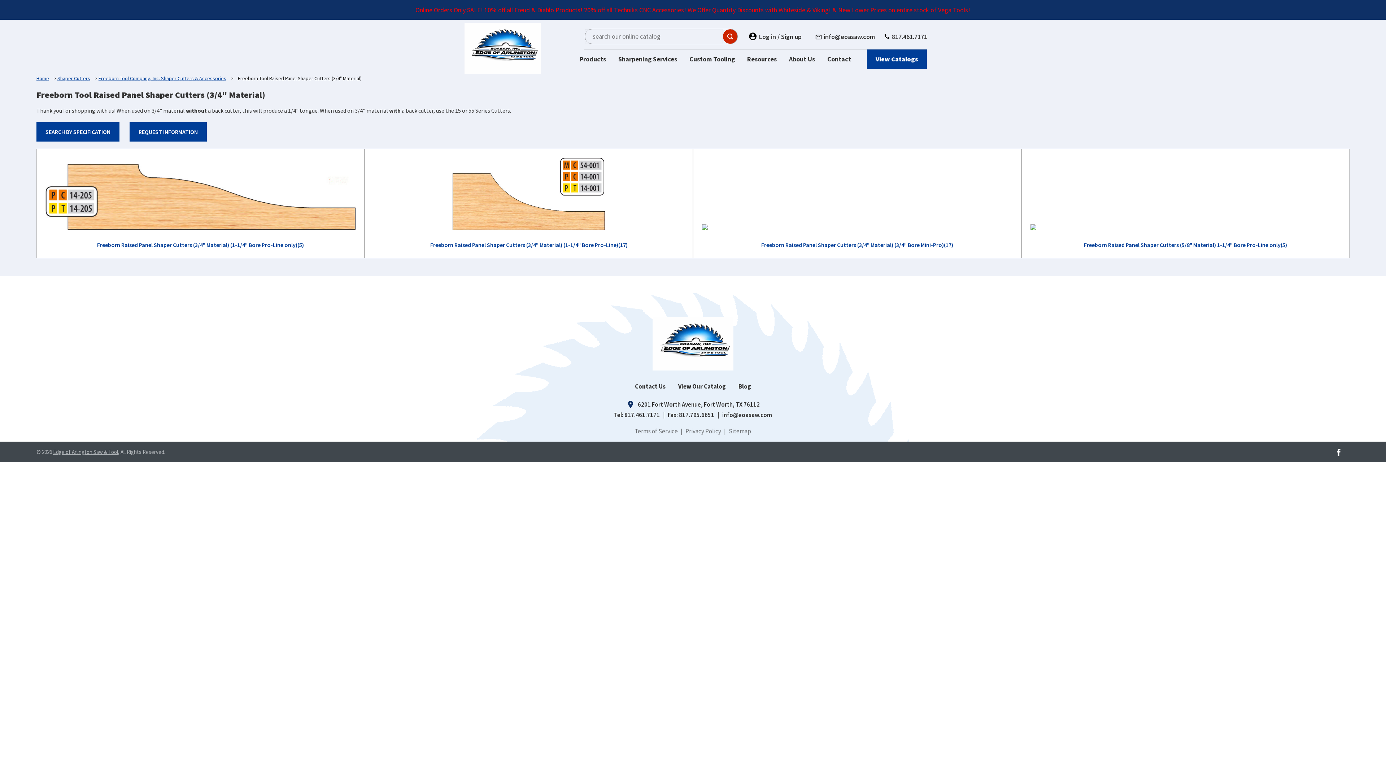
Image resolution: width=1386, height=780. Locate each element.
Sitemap (740, 431)
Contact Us (650, 386)
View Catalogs (897, 59)
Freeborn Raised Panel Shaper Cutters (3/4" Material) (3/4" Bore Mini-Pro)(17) (857, 244)
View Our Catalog (702, 386)
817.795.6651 (696, 415)
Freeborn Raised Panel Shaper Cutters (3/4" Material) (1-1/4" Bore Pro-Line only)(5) (200, 244)
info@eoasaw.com (747, 415)
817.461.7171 (642, 415)
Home (42, 78)
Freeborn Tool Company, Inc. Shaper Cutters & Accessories (162, 78)
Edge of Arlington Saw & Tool (85, 451)
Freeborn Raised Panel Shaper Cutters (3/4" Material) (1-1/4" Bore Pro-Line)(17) (529, 244)
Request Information (168, 131)
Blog (744, 386)
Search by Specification (77, 131)
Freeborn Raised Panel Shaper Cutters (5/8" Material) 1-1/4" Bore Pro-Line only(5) (1185, 244)
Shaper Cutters (73, 78)
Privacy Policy (703, 431)
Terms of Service (656, 431)
